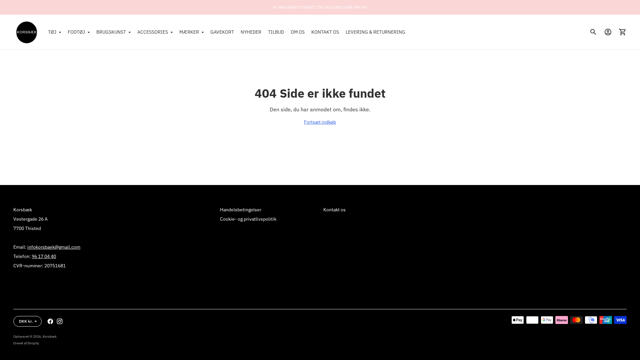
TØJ (52, 32)
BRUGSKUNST (111, 32)
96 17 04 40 (44, 256)
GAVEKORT (222, 32)
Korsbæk (49, 336)
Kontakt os (334, 210)
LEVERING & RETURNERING (375, 32)
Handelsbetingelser (240, 210)
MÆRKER (189, 32)
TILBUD (276, 32)
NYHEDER (251, 32)
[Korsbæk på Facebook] (50, 321)
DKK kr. (26, 321)
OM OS (298, 32)
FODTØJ (76, 32)
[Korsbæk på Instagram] (59, 321)
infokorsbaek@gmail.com (53, 247)
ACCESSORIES (152, 32)
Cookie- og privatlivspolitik (248, 219)
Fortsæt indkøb (320, 122)
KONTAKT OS (325, 32)
